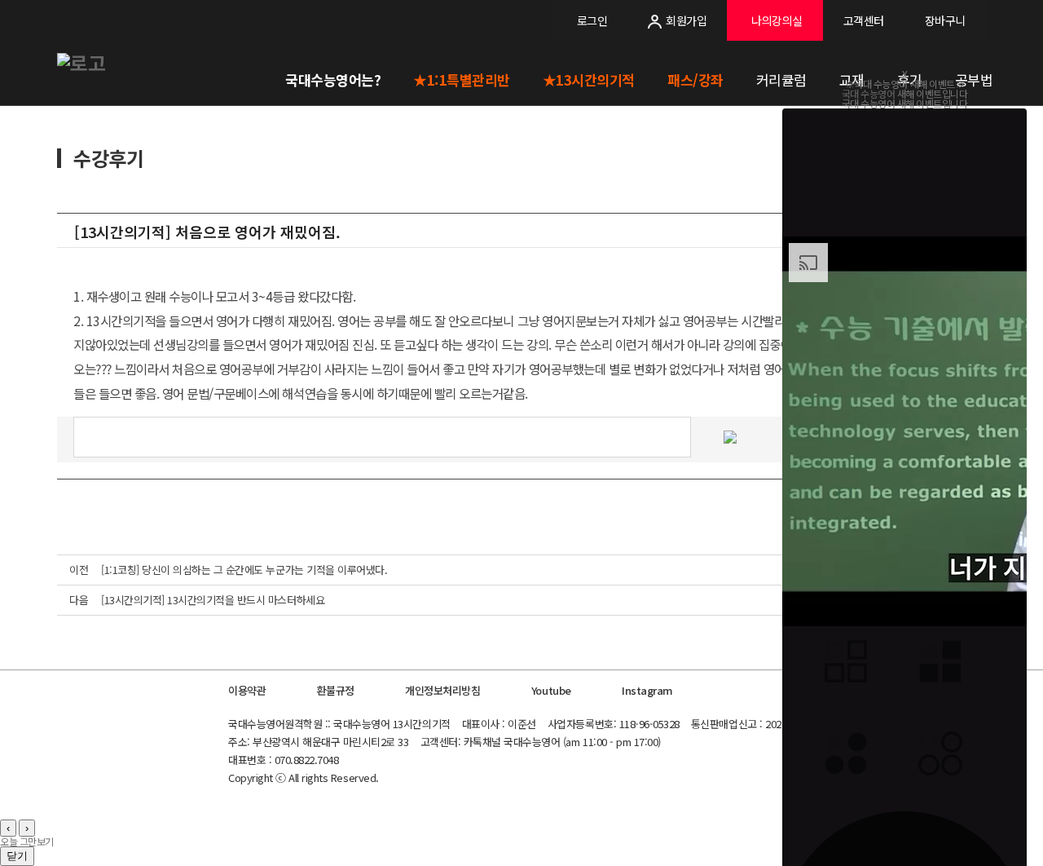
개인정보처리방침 (442, 690)
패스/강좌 (695, 79)
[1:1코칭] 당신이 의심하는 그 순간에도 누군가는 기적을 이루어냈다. (244, 569)
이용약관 (247, 690)
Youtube (551, 690)
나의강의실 (777, 20)
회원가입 (686, 20)
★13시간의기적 (589, 79)
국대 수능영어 (869, 93)
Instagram (647, 690)
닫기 (17, 856)
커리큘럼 (781, 79)
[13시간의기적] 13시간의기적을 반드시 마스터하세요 (212, 600)
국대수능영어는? (333, 79)
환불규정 (335, 690)
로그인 (592, 20)
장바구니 (945, 20)
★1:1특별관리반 (461, 79)
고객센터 (863, 20)
